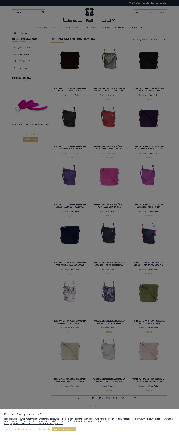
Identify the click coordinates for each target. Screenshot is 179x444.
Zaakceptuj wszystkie (64, 429)
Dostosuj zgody (43, 429)
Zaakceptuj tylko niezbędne (18, 429)
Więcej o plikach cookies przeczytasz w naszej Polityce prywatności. (33, 423)
